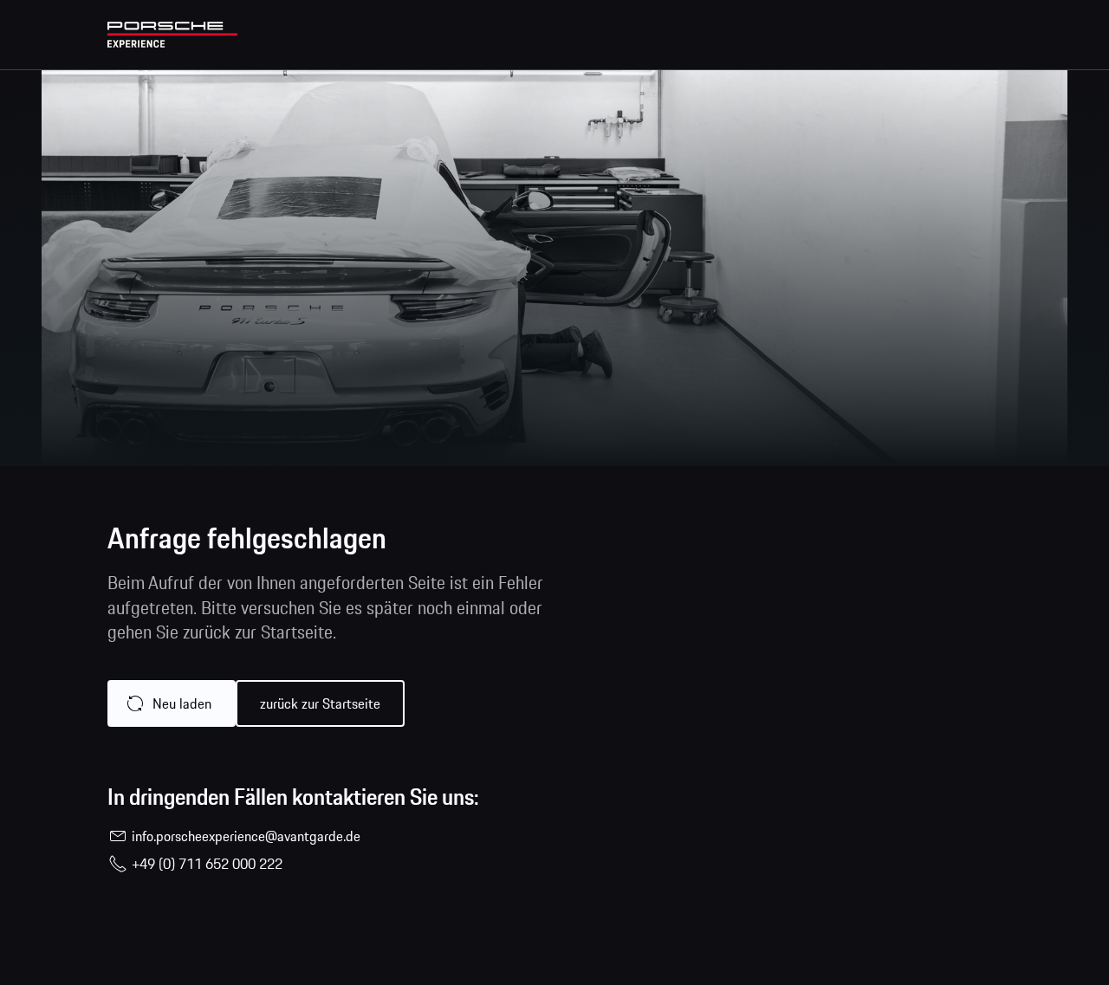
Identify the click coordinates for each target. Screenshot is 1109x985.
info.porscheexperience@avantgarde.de (246, 836)
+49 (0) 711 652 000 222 (207, 863)
